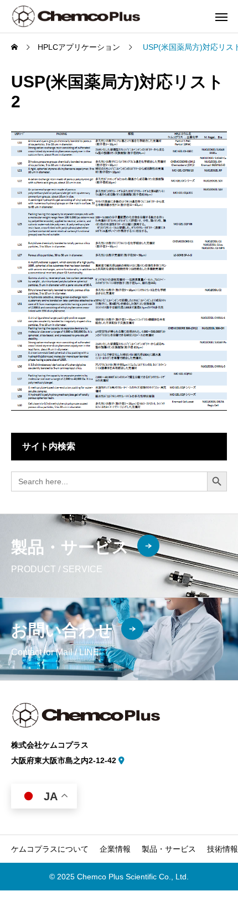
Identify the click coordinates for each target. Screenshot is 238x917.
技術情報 (222, 849)
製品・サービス (169, 849)
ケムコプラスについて (50, 849)
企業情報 (115, 849)
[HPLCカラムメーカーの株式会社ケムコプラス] (75, 16)
